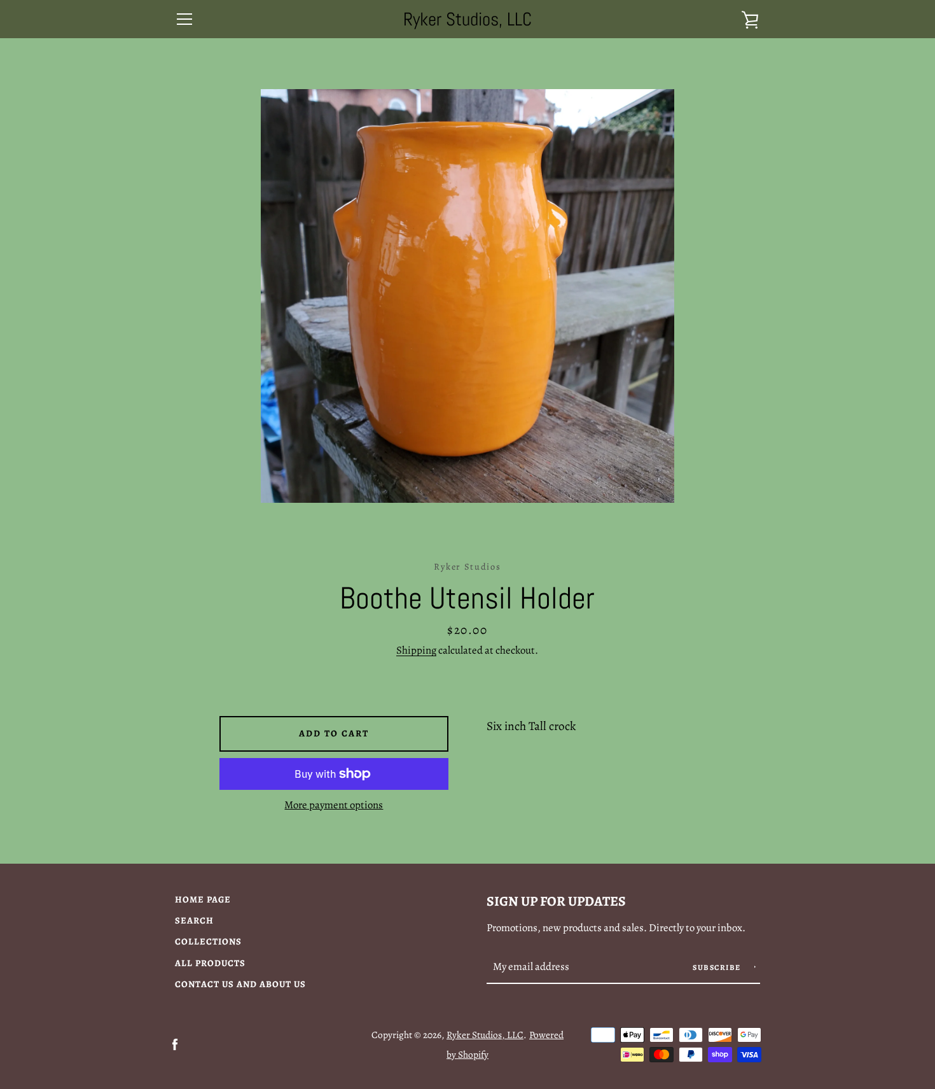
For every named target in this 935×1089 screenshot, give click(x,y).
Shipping (416, 650)
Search (194, 920)
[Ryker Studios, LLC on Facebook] (175, 1043)
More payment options (333, 804)
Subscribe (718, 967)
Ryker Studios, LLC (467, 19)
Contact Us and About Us (240, 984)
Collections (208, 941)
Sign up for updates (556, 901)
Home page (203, 899)
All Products (210, 963)
